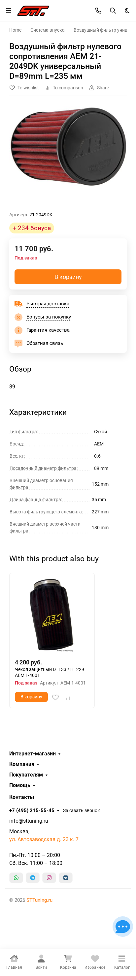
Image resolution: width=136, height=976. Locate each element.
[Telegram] (33, 877)
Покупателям (26, 775)
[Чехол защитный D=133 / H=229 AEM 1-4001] (52, 615)
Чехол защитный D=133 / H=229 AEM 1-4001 (49, 672)
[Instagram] (49, 877)
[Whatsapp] (16, 877)
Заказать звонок (81, 810)
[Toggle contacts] (98, 10)
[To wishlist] (55, 697)
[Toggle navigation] (9, 10)
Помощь (19, 785)
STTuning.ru (39, 900)
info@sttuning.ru (28, 821)
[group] (68, 156)
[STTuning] (33, 9)
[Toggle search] (113, 10)
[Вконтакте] (66, 877)
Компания (21, 764)
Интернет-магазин (32, 753)
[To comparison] (68, 697)
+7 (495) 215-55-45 (31, 810)
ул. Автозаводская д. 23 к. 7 (44, 839)
